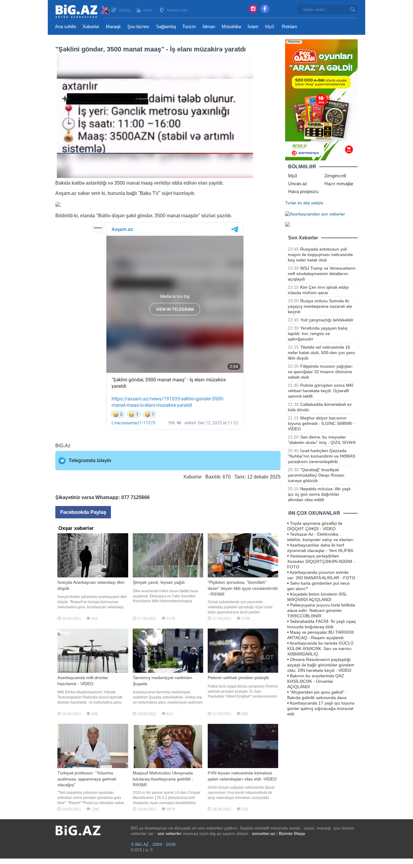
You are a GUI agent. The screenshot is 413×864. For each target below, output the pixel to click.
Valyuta (125, 10)
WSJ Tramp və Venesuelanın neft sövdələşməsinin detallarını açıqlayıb (322, 273)
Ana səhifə (65, 26)
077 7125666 (135, 497)
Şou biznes (138, 26)
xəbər (84, 193)
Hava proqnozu (303, 191)
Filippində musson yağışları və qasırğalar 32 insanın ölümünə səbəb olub (320, 371)
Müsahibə (231, 26)
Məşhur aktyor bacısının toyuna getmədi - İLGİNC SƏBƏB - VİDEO (321, 423)
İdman (209, 26)
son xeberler (169, 833)
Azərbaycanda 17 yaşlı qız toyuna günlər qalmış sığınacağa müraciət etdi (320, 708)
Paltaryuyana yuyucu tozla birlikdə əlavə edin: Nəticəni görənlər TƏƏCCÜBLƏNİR (321, 610)
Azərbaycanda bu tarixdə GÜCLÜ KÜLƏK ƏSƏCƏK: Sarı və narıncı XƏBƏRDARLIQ (320, 648)
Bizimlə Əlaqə (292, 833)
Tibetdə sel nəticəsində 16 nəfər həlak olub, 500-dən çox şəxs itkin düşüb (321, 352)
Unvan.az (297, 183)
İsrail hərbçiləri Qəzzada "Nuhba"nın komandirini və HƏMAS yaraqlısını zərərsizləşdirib (321, 456)
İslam (253, 26)
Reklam (289, 26)
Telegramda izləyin (90, 460)
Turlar (290, 202)
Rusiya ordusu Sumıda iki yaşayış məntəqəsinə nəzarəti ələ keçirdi (320, 306)
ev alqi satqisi (310, 202)
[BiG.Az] (83, 11)
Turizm (189, 26)
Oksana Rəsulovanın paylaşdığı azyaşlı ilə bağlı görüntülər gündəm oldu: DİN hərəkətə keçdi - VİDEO (320, 665)
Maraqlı (113, 26)
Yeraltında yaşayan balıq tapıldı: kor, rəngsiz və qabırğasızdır (317, 333)
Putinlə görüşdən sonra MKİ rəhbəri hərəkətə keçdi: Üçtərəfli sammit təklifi (320, 391)
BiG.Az (62, 445)
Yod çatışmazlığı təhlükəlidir (326, 319)
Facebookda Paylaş (83, 512)
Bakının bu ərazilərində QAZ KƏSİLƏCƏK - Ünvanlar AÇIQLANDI (315, 681)
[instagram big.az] (253, 9)
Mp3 (269, 26)
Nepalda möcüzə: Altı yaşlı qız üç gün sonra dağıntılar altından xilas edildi (319, 494)
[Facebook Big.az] (265, 9)
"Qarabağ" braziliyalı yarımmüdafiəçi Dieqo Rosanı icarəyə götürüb (316, 475)
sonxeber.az (263, 833)
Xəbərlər (91, 26)
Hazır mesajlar (338, 183)
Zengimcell (335, 175)
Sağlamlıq (166, 26)
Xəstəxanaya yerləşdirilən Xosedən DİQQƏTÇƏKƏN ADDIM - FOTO (321, 561)
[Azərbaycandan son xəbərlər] (315, 213)
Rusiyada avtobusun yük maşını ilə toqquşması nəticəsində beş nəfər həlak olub (320, 254)
